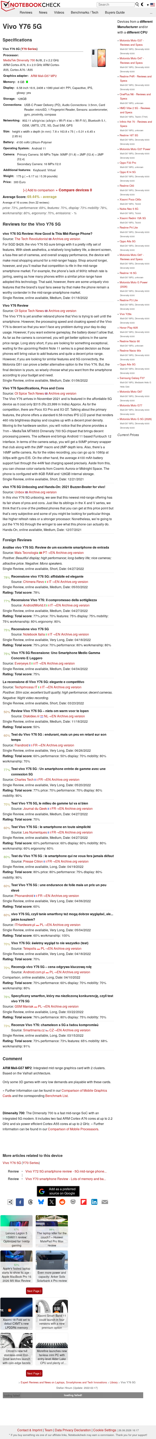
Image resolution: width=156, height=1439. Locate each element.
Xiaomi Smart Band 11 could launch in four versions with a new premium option (51, 1322)
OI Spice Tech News (29, 310)
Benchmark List (56, 1095)
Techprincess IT (26, 687)
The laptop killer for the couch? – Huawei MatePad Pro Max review (52, 1239)
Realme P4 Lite (129, 227)
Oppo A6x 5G (127, 364)
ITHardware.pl (25, 924)
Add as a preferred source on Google (62, 1191)
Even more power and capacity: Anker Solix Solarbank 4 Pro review (52, 1276)
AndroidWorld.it (34, 605)
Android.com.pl (34, 972)
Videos (59, 12)
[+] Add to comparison (38, 190)
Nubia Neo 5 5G (129, 209)
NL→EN (50, 716)
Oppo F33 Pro (128, 163)
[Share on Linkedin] (94, 1202)
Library (114, 1382)
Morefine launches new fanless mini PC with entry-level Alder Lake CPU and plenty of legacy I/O (52, 1357)
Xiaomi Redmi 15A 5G (133, 218)
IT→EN (54, 581)
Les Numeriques (35, 832)
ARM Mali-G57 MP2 (44, 76)
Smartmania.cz (34, 1030)
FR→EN (39, 745)
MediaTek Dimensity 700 (19, 60)
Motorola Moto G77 (131, 405)
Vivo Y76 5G (12, 1162)
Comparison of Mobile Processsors (73, 1129)
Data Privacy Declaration (73, 1430)
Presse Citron (33, 861)
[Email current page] (105, 1202)
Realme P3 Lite (129, 300)
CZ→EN (55, 1030)
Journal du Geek (35, 808)
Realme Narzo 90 (130, 341)
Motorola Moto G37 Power (135, 149)
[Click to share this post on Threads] (30, 1202)
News (43, 12)
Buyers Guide (115, 12)
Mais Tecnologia (26, 552)
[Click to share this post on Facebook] (20, 1202)
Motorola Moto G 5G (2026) (136, 419)
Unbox (19, 492)
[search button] (137, 4)
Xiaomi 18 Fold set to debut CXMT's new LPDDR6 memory (16, 1324)
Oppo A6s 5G (127, 241)
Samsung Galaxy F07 (132, 378)
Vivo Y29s (125, 314)
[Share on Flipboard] (83, 1202)
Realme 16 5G (128, 273)
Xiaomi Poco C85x (130, 199)
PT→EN (49, 552)
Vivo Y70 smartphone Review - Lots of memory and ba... (65, 1178)
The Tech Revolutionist (31, 238)
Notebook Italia (34, 634)
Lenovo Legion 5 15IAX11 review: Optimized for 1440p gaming (16, 1239)
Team (48, 1430)
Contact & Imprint (29, 1430)
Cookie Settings (104, 1430)
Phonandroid (24, 895)
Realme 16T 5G (129, 135)
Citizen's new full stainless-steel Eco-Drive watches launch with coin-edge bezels (16, 1357)
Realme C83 (127, 185)
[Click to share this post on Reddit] (62, 1202)
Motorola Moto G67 (131, 391)
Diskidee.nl (31, 716)
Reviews (26, 12)
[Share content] (10, 1202)
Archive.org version (66, 238)
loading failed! (12, 1395)
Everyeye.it (23, 663)
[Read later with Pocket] (73, 1202)
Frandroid (21, 745)
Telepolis (29, 948)
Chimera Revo (33, 581)
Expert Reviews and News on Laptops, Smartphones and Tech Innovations (64, 1382)
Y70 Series (29, 49)
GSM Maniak (24, 1006)
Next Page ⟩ (34, 1291)
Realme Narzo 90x (130, 350)
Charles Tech (24, 779)
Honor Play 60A (129, 327)
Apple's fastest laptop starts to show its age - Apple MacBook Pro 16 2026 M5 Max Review (16, 1274)
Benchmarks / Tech (84, 12)
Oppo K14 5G (128, 172)
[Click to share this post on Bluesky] (41, 1202)
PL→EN (46, 924)
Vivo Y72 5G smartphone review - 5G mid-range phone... (66, 1171)
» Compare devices (74, 189)
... (151, 12)
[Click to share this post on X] (51, 1202)
